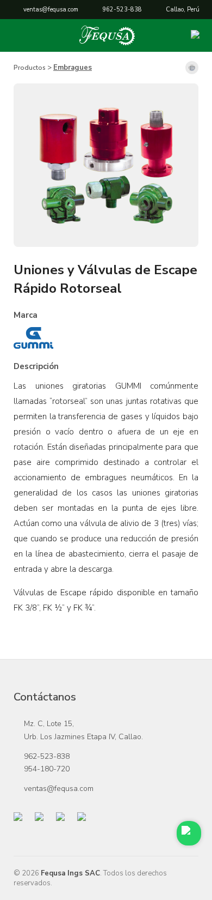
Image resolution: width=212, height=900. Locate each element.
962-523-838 (122, 9)
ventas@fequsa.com (50, 9)
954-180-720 (47, 769)
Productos (30, 67)
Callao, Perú (182, 9)
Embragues (72, 68)
